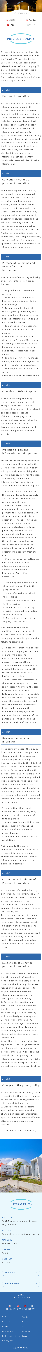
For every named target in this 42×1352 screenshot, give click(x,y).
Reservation (7, 1331)
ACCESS (10, 1272)
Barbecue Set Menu (11, 1336)
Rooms (5, 1326)
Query (24, 1336)
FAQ (23, 1326)
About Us (26, 1331)
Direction (26, 1322)
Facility (25, 1317)
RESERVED (12, 1283)
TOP (4, 1317)
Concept (6, 1322)
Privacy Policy (9, 1341)
